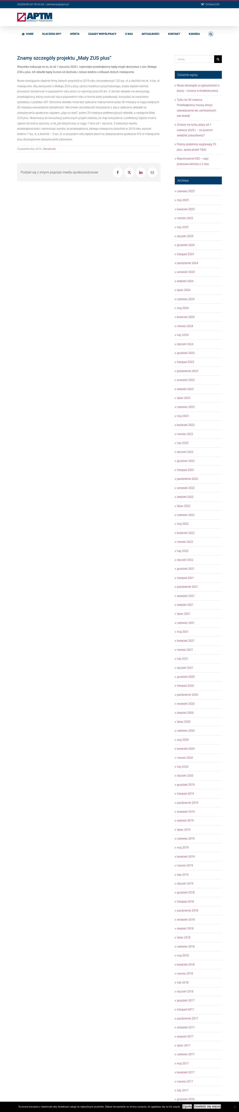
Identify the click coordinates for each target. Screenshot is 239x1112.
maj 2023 (183, 416)
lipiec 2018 (183, 937)
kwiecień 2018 (186, 964)
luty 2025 (182, 227)
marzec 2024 (185, 326)
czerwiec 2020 (186, 730)
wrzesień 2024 (186, 272)
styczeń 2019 (185, 883)
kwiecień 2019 (186, 856)
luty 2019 (182, 874)
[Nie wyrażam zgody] (234, 1107)
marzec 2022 (185, 541)
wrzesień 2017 (186, 1027)
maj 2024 (183, 308)
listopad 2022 (185, 470)
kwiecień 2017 (186, 1072)
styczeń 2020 (185, 775)
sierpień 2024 (185, 281)
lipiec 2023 (183, 398)
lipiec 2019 (183, 829)
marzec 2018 (185, 973)
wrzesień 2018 (186, 919)
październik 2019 (187, 802)
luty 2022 (182, 551)
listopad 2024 (185, 254)
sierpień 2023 (185, 389)
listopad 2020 (185, 685)
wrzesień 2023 (186, 380)
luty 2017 (182, 1090)
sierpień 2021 (185, 604)
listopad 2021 (185, 578)
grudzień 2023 (186, 353)
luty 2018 (182, 982)
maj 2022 (183, 523)
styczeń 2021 (185, 667)
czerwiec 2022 (186, 515)
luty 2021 (182, 658)
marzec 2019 (185, 865)
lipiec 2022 (183, 506)
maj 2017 (183, 1063)
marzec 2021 (185, 649)
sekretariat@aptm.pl (58, 4)
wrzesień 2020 (186, 703)
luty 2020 (182, 766)
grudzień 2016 (186, 1099)
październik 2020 (187, 694)
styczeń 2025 (185, 236)
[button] (211, 33)
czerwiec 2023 (186, 407)
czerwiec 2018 (186, 946)
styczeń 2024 (185, 344)
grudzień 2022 (186, 461)
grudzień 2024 (186, 245)
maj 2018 (183, 955)
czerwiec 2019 (186, 838)
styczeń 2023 (185, 452)
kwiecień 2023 (186, 425)
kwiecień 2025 (186, 209)
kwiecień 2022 (186, 533)
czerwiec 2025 (186, 191)
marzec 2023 (185, 434)
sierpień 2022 (185, 497)
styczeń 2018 (185, 991)
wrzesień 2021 (186, 596)
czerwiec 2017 (186, 1054)
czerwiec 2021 (186, 623)
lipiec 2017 (183, 1045)
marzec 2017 (185, 1081)
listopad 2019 (185, 793)
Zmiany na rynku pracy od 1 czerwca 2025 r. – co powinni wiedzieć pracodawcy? (195, 130)
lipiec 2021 (183, 613)
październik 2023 (187, 371)
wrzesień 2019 (186, 811)
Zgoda (187, 1106)
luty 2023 (182, 443)
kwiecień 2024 (186, 317)
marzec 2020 (185, 757)
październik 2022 (187, 478)
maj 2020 (183, 739)
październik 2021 (187, 586)
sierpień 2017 (185, 1036)
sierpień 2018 (185, 928)
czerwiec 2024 (186, 299)
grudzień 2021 (186, 568)
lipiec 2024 (183, 290)
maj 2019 (183, 847)
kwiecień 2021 (186, 640)
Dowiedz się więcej (207, 1106)
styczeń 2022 (185, 560)
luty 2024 (182, 335)
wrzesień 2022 (186, 488)
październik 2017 (187, 1018)
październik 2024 (187, 263)
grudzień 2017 (186, 1000)
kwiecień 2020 (186, 748)
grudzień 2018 (186, 892)
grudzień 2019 (186, 784)
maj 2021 (183, 631)
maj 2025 (183, 200)
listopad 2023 (185, 362)
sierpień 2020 (185, 712)
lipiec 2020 (183, 721)
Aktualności (49, 149)
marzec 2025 (185, 218)
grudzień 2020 (186, 676)
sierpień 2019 (185, 820)
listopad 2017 (185, 1009)
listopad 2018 (185, 901)
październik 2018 (187, 910)
